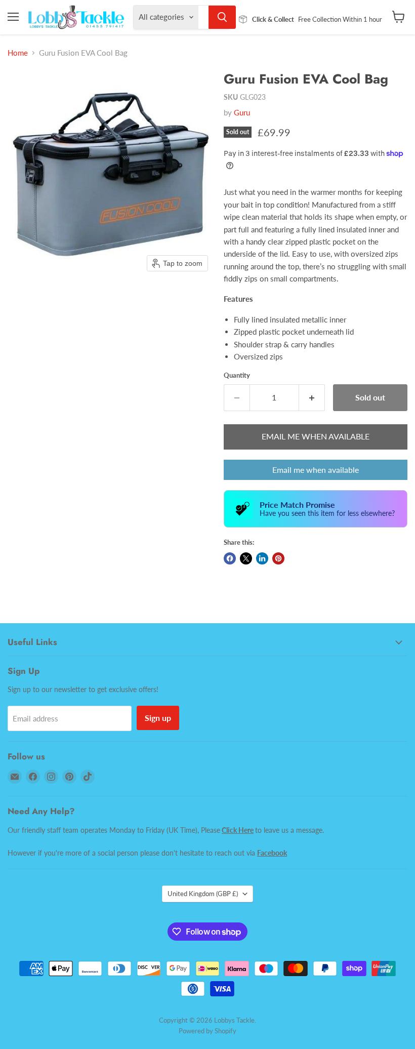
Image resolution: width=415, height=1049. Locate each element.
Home (18, 53)
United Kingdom (203, 894)
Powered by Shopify (207, 1031)
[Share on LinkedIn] (262, 558)
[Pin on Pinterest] (278, 558)
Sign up (158, 717)
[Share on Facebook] (230, 558)
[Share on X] (246, 558)
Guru (242, 112)
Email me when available (315, 469)
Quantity (237, 375)
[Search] (222, 17)
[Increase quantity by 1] (312, 397)
